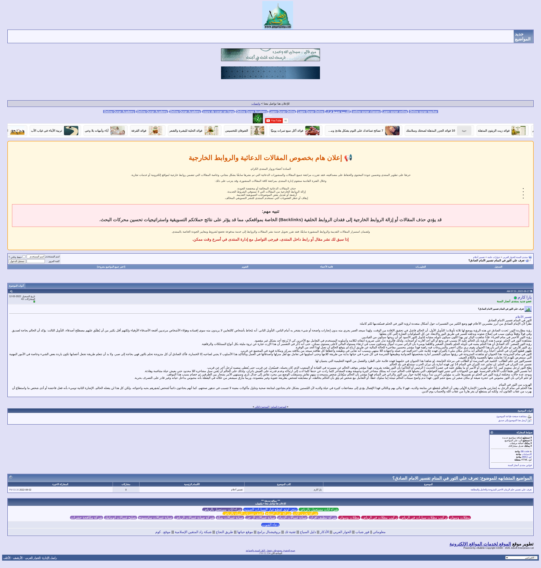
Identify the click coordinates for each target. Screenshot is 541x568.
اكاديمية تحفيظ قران (338, 111)
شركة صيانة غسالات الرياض (194, 517)
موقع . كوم (163, 532)
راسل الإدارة (49, 557)
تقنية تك (290, 532)
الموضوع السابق (278, 406)
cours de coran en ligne (218, 111)
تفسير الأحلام (523, 316)
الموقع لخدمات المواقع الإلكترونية (480, 543)
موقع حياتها (245, 532)
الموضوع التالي (262, 406)
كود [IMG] (527, 457)
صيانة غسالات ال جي (260, 517)
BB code (525, 451)
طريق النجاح (224, 532)
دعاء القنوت (270, 525)
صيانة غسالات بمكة (230, 517)
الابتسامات (527, 454)
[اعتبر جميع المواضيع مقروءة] (111, 266)
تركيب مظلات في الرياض (379, 517)
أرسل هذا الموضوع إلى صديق (512, 420)
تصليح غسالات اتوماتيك (120, 517)
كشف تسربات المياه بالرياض (243, 513)
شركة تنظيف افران (323, 517)
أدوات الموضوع (16, 285)
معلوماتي (379, 532)
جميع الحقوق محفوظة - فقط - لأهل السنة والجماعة (270, 550)
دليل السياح (308, 532)
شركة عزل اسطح (278, 513)
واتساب (255, 103)
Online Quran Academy (152, 111)
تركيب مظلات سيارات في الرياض (423, 517)
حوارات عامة (494, 257)
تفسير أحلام (479, 257)
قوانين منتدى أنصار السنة (520, 465)
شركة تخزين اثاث (305, 513)
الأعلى (7, 557)
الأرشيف (18, 557)
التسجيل (498, 266)
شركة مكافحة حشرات (86, 517)
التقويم (245, 266)
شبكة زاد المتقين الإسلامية (193, 532)
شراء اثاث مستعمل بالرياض (319, 509)
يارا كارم (525, 297)
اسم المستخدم (52, 256)
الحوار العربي (342, 532)
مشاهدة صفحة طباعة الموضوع (512, 416)
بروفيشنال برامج (268, 532)
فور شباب (362, 532)
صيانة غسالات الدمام (292, 517)
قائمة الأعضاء (326, 266)
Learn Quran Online (282, 111)
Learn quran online (394, 111)
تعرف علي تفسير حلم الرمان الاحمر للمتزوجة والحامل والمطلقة (501, 489)
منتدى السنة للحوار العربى (515, 257)
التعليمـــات (420, 266)
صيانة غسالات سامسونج (155, 517)
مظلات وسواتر (460, 517)
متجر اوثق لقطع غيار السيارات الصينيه (270, 509)
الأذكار (324, 532)
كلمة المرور (54, 261)
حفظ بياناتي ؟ (15, 257)
